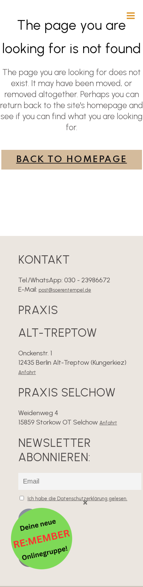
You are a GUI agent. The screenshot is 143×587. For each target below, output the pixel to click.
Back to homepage (71, 160)
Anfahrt (27, 372)
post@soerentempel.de (65, 290)
